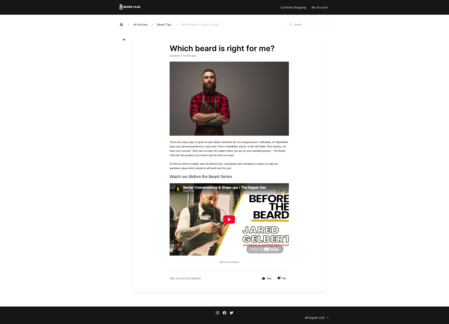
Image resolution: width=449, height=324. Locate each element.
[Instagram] (217, 313)
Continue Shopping (293, 7)
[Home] (121, 24)
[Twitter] (231, 313)
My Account (320, 7)
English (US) (317, 317)
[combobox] (309, 24)
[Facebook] (224, 313)
